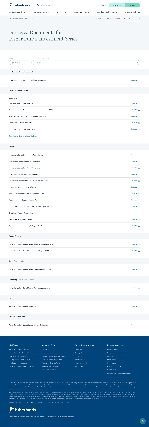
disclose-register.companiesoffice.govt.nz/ (22, 387)
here (100, 385)
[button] (143, 421)
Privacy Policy (47, 402)
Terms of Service (60, 402)
